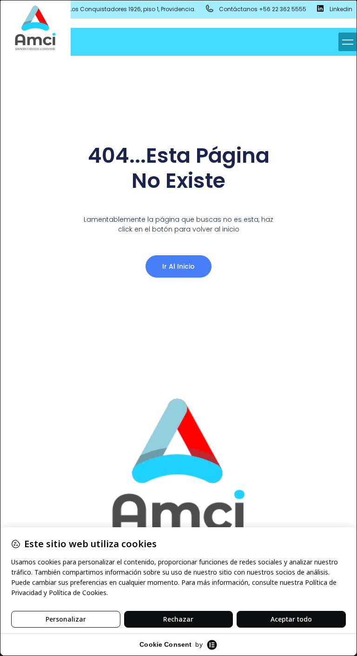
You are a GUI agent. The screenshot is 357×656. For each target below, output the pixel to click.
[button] (347, 42)
